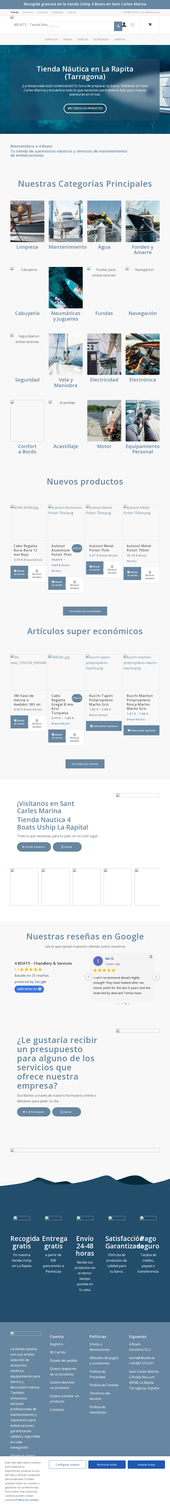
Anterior (3, 89)
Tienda (14, 12)
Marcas (72, 12)
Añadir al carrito (19, 572)
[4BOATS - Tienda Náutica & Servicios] (38, 24)
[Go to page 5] (125, 1003)
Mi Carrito (58, 1352)
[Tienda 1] (158, 900)
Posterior (166, 89)
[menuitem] (15, 12)
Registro (56, 1344)
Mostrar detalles (36, 575)
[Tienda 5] (33, 900)
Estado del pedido (63, 1360)
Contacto (43, 12)
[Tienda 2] (127, 900)
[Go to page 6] (129, 1003)
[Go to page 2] (115, 1003)
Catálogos (58, 12)
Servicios (28, 12)
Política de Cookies (104, 1385)
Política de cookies (27, 1500)
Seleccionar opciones (105, 726)
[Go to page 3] (118, 1003)
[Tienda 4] (64, 900)
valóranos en (27, 988)
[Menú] (132, 24)
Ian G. (109, 958)
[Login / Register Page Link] (122, 24)
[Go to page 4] (122, 1003)
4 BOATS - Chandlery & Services (43, 963)
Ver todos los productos (85, 108)
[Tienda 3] (96, 900)
